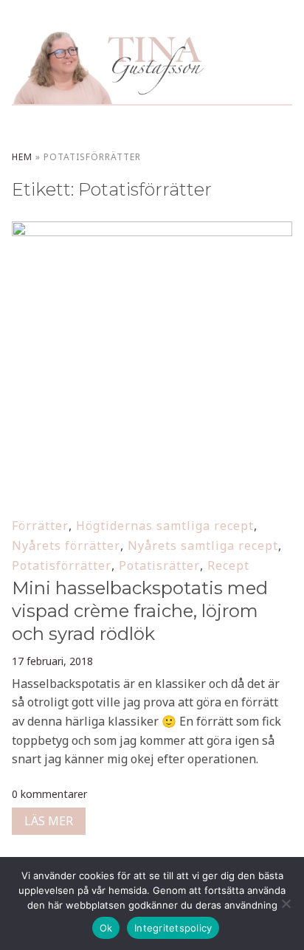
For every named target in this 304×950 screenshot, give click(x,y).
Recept (228, 565)
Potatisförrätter (61, 565)
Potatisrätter (159, 565)
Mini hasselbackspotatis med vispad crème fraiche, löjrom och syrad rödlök (140, 610)
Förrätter (40, 525)
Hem (22, 157)
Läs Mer (48, 821)
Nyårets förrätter (66, 545)
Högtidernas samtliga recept (165, 525)
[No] (285, 903)
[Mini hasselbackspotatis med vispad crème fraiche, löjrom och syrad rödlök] (151, 231)
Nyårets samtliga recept (203, 545)
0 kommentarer (49, 794)
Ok (106, 928)
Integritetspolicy (173, 928)
